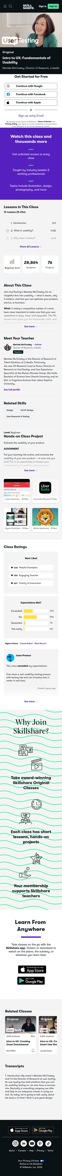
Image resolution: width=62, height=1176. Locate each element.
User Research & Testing (18, 416)
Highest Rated (11, 643)
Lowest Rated (26, 643)
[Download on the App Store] (31, 970)
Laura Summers (12, 499)
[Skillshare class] (20, 1024)
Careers (22, 1150)
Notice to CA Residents (31, 1164)
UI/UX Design (27, 410)
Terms (50, 1150)
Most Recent (40, 643)
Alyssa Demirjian (13, 528)
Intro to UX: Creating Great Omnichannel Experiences (18, 1044)
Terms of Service (44, 122)
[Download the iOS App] (19, 1130)
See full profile (12, 389)
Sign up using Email (31, 115)
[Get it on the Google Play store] (31, 981)
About (12, 1150)
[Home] (28, 6)
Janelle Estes (46, 1051)
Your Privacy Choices (28, 1160)
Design (10, 410)
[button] (5, 6)
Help (31, 1150)
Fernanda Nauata (42, 499)
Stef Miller (11, 1051)
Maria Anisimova (41, 528)
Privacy (40, 1150)
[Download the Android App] (43, 1130)
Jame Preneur (23, 655)
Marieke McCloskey (27, 344)
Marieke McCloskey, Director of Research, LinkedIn (31, 68)
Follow (38, 344)
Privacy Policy (11, 124)
